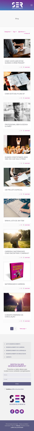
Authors (22, 31)
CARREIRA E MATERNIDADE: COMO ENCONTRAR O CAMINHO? (17, 252)
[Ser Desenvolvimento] (17, 5)
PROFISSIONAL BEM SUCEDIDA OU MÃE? (16, 125)
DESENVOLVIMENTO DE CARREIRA (15, 347)
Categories (7, 31)
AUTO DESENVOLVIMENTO (13, 344)
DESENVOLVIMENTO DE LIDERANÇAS (16, 350)
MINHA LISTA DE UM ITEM (14, 221)
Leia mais (27, 67)
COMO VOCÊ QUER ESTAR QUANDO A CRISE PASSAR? (15, 62)
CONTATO (8, 357)
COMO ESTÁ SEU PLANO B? (15, 94)
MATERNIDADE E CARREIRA (15, 284)
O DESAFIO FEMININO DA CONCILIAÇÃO (14, 316)
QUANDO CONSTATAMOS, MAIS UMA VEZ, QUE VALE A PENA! (16, 158)
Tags (14, 31)
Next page (22, 328)
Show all (27, 33)
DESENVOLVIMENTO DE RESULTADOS (16, 353)
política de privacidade (17, 389)
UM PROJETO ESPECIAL (13, 190)
